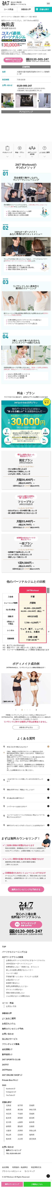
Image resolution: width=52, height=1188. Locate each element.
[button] (22, 710)
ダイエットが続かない (14, 989)
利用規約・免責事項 (20, 1167)
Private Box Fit (8, 1080)
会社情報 (6, 1049)
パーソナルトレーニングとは (14, 952)
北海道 (8, 1105)
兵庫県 (20, 1131)
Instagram (10, 1092)
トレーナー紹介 (12, 973)
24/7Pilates (7, 1070)
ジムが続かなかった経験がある (18, 996)
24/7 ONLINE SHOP (11, 1075)
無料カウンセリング (12, 1184)
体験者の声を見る (26, 727)
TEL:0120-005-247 (13, 1153)
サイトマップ (30, 1171)
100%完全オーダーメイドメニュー (19, 964)
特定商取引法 (36, 1167)
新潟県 (31, 1118)
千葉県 (20, 1114)
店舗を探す (44, 9)
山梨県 (20, 1122)
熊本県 (8, 1139)
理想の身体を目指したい (15, 993)
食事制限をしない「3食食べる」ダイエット (22, 967)
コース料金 (8, 9)
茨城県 (31, 1114)
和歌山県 (32, 1131)
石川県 (8, 1122)
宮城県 (31, 1105)
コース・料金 (8, 1003)
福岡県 (31, 1135)
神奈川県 (32, 1110)
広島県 (20, 1135)
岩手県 (20, 1105)
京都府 (31, 1126)
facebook (9, 1089)
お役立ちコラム (9, 1024)
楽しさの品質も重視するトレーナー (19, 970)
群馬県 (20, 1118)
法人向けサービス (10, 1039)
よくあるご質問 (9, 1018)
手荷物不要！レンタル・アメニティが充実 (22, 977)
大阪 (30, 16)
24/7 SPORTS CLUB (11, 1060)
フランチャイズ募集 (10, 1044)
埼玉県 (8, 1114)
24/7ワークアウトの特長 (12, 957)
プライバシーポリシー (10, 1171)
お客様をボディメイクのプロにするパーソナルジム (25, 960)
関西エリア (24, 16)
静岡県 (8, 1126)
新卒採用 (6, 1054)
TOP (4, 947)
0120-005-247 (24, 85)
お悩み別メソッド (13, 980)
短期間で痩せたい (13, 983)
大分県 (20, 1139)
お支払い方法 (11, 1006)
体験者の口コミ (18, 770)
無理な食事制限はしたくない (17, 986)
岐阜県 (31, 1122)
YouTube (9, 1095)
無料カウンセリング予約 (12, 1029)
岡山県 (8, 1135)
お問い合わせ (8, 1034)
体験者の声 (26, 9)
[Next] (38, 101)
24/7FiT (5, 1065)
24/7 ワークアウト (6, 16)
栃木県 (8, 1118)
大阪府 (8, 1131)
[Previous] (13, 101)
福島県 (8, 1110)
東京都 (20, 1110)
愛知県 (20, 1126)
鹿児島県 (32, 1139)
